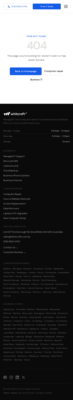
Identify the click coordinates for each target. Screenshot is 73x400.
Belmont (7, 313)
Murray (36, 280)
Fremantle (41, 325)
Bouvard (27, 268)
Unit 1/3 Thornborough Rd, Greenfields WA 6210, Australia (33, 231)
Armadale (21, 309)
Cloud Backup (10, 170)
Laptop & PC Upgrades (15, 213)
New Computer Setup (14, 218)
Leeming (20, 336)
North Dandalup (49, 280)
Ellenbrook (29, 325)
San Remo (22, 288)
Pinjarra (35, 284)
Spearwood (8, 352)
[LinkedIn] (17, 377)
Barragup (17, 268)
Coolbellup (37, 321)
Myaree (58, 340)
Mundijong (26, 280)
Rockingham (9, 288)
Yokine (27, 359)
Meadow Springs (11, 280)
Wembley (45, 356)
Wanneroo (22, 356)
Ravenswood (61, 284)
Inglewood (34, 328)
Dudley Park (9, 272)
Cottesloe (49, 321)
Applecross (8, 309)
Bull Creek (51, 313)
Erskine (32, 272)
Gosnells (52, 325)
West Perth (56, 356)
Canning (23, 317)
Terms (6, 392)
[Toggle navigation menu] (66, 6)
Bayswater (55, 309)
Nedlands (20, 344)
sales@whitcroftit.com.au (16, 236)
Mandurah (39, 336)
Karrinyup (43, 332)
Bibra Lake (27, 313)
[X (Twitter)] (23, 377)
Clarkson (7, 321)
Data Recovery (11, 208)
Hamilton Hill (9, 328)
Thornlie (47, 352)
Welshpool (34, 356)
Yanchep (18, 359)
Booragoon (39, 313)
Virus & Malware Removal (16, 198)
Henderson (22, 328)
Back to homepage (25, 71)
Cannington (48, 317)
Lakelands (37, 276)
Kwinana (62, 332)
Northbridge (32, 344)
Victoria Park (9, 356)
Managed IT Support (14, 156)
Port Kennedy (47, 284)
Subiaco (28, 352)
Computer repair (53, 71)
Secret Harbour (35, 288)
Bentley (17, 313)
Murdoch (48, 340)
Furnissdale (50, 272)
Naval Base (8, 344)
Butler (6, 317)
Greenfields (63, 272)
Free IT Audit (47, 6)
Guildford (62, 325)
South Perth (61, 348)
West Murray (59, 292)
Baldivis (7, 268)
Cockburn (18, 321)
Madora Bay (49, 276)
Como (27, 321)
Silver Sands (51, 288)
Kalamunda (20, 332)
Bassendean (42, 309)
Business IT (36, 79)
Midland (60, 336)
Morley (6, 340)
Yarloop (7, 295)
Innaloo (44, 328)
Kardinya (32, 332)
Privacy (14, 392)
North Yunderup (11, 284)
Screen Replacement (14, 203)
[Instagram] (11, 377)
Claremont (61, 317)
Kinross (52, 332)
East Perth (18, 325)
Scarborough (33, 348)
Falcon (40, 272)
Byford (14, 317)
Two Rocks (58, 352)
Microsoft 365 (10, 161)
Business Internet (12, 180)
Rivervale (7, 348)
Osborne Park (56, 344)
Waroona (47, 292)
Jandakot (53, 328)
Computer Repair (12, 194)
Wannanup (26, 292)
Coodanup (38, 268)
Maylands (50, 336)
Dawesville (58, 268)
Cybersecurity (11, 165)
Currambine (61, 321)
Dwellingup (22, 272)
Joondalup (8, 332)
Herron (27, 276)
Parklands (25, 284)
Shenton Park (48, 348)
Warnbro (37, 292)
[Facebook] (5, 377)
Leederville (8, 336)
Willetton (7, 359)
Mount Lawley (35, 340)
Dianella (7, 325)
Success (38, 352)
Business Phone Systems (16, 175)
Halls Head (8, 276)
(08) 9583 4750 (19, 6)
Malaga (28, 336)
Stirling (19, 352)
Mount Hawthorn (20, 340)
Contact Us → (10, 247)
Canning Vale (35, 317)
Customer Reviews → (14, 252)
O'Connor (44, 344)
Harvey (18, 276)
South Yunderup (11, 292)
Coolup (48, 268)
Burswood (62, 313)
